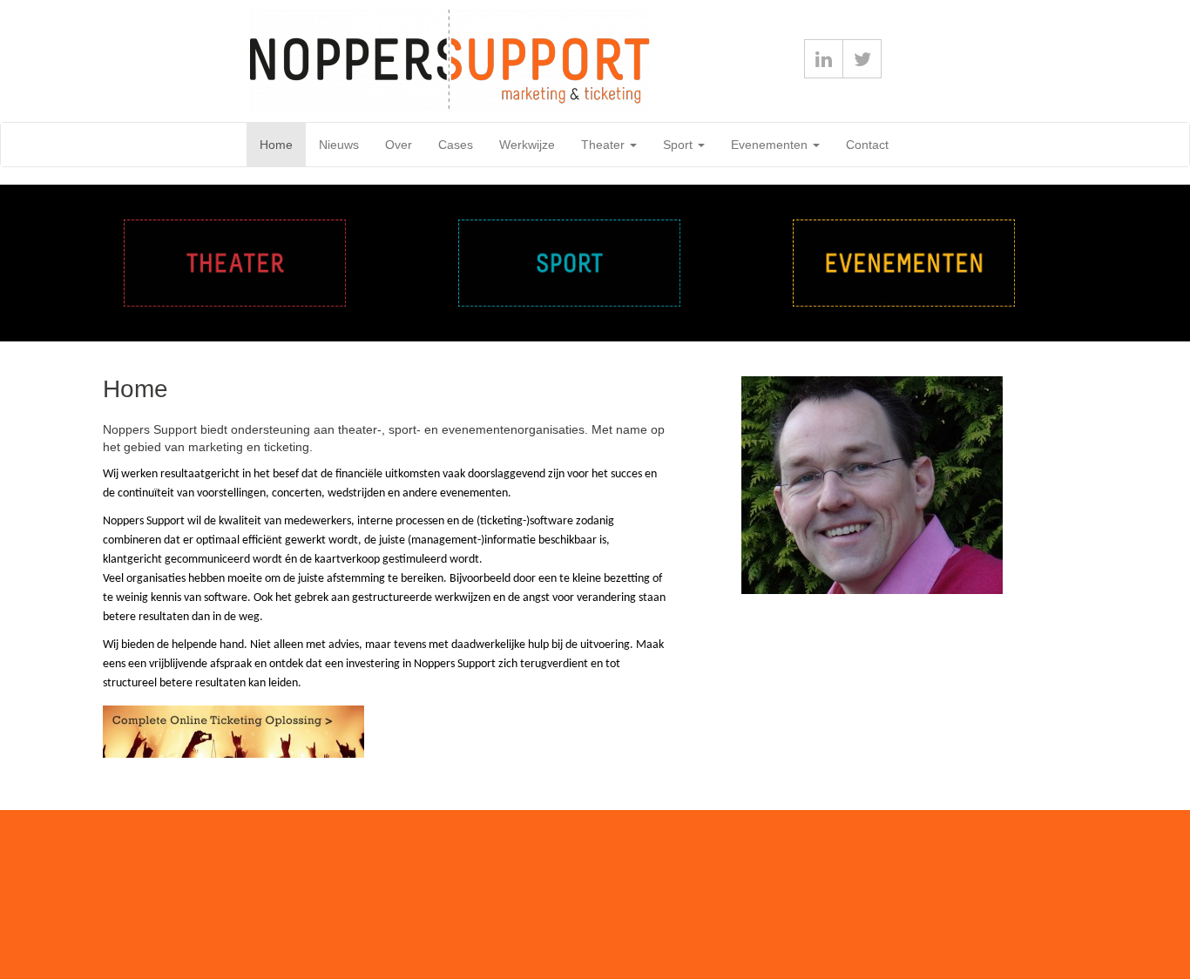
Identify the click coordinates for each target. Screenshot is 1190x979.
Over (398, 145)
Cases (455, 145)
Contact (867, 145)
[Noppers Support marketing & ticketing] (204, 61)
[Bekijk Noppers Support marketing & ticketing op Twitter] (862, 58)
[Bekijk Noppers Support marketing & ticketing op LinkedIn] (823, 58)
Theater (604, 145)
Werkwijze (527, 145)
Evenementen (771, 145)
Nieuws (339, 145)
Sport (679, 145)
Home (276, 145)
